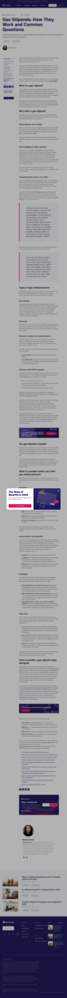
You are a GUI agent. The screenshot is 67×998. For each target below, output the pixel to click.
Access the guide (20, 505)
